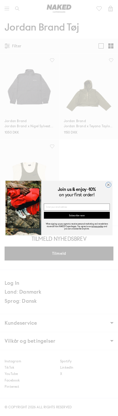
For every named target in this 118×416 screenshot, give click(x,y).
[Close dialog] (108, 184)
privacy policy (97, 226)
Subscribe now (77, 215)
